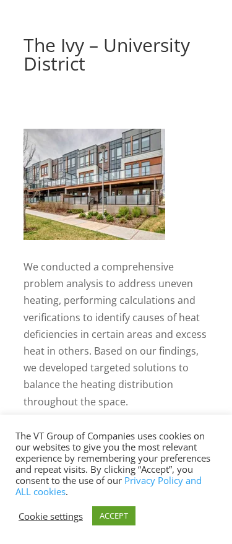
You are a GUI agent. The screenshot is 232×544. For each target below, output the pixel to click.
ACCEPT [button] (114, 515)
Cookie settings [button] (51, 516)
